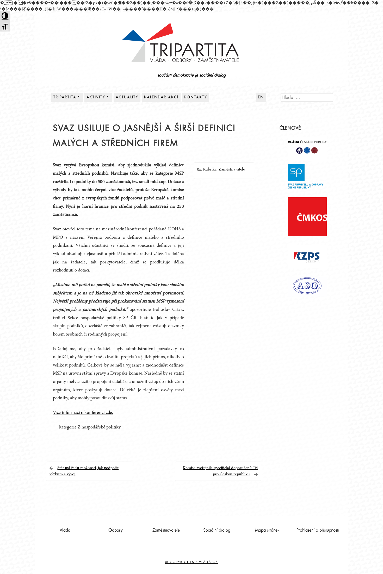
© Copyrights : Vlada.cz (191, 562)
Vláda (65, 530)
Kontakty (195, 97)
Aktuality (127, 97)
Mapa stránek (267, 530)
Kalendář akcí (161, 97)
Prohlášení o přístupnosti (317, 530)
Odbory (115, 530)
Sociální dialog (216, 530)
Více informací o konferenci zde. (83, 413)
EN (261, 97)
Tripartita (64, 97)
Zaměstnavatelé (232, 169)
